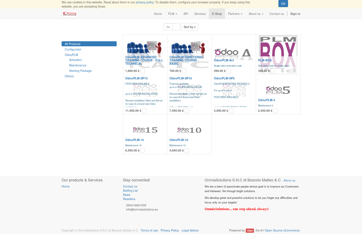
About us (289, 180)
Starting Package (80, 71)
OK (283, 3)
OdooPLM (71, 55)
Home (66, 186)
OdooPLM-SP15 (136, 78)
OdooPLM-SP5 (224, 78)
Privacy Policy (170, 230)
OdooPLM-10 (178, 140)
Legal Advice (190, 230)
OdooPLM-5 (266, 100)
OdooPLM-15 (134, 140)
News (126, 195)
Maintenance (77, 65)
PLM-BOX (265, 60)
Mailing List (130, 190)
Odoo (250, 230)
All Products (72, 44)
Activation (75, 60)
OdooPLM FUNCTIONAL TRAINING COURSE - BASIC (186, 60)
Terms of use (149, 230)
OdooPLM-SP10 (180, 78)
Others (69, 76)
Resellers (129, 199)
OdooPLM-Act (224, 60)
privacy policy (145, 2)
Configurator (73, 49)
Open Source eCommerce (282, 230)
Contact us (130, 186)
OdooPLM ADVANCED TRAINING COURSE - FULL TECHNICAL (144, 60)
